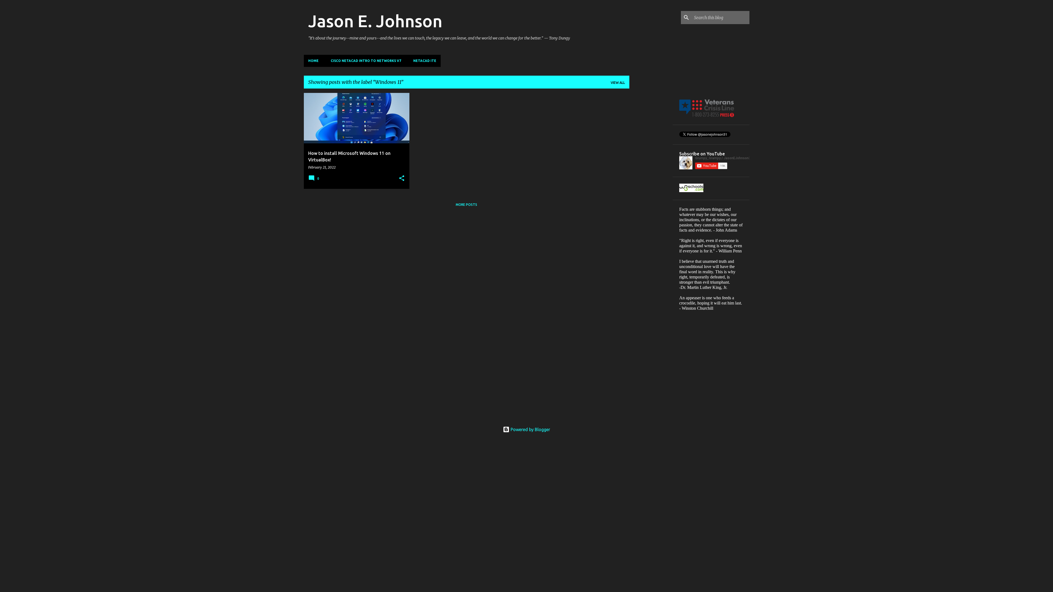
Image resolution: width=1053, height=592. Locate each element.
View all (618, 82)
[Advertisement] (651, 175)
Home (313, 60)
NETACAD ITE (424, 60)
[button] (401, 178)
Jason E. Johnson (375, 20)
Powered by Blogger (529, 429)
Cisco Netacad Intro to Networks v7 (366, 60)
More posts (466, 204)
